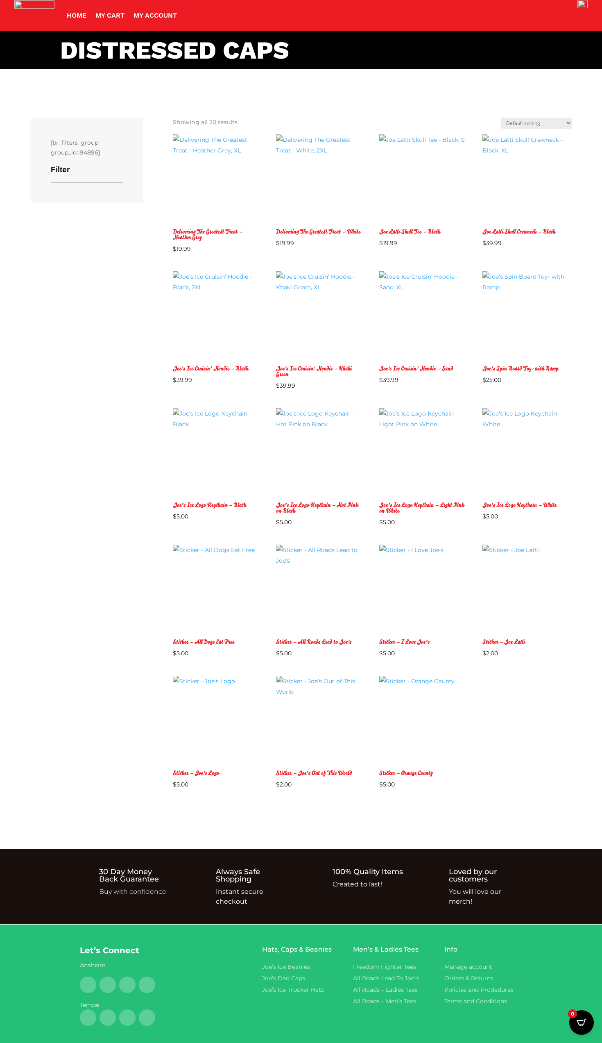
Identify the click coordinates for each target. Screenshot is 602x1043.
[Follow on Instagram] (147, 985)
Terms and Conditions (475, 1001)
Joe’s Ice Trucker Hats (293, 989)
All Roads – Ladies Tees (387, 989)
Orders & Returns (468, 978)
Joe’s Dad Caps (283, 978)
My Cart (109, 15)
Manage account (468, 966)
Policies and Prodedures (479, 989)
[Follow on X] (108, 985)
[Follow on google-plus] (127, 985)
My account (155, 15)
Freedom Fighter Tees (384, 966)
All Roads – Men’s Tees (384, 1001)
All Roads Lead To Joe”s (386, 978)
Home (76, 15)
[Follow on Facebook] (88, 985)
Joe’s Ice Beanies (286, 966)
